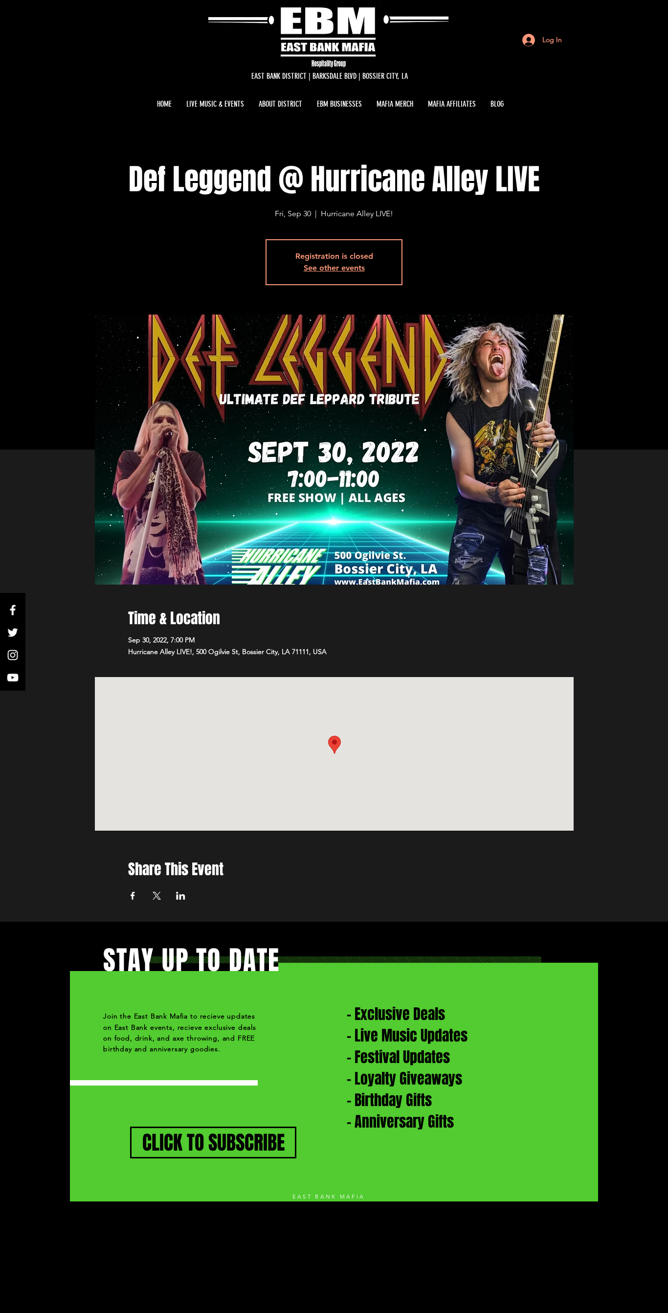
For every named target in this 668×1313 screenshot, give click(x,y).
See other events (334, 267)
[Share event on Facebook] (132, 896)
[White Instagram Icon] (13, 655)
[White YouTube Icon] (13, 677)
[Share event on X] (156, 896)
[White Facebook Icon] (13, 610)
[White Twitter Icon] (13, 632)
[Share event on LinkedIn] (180, 896)
